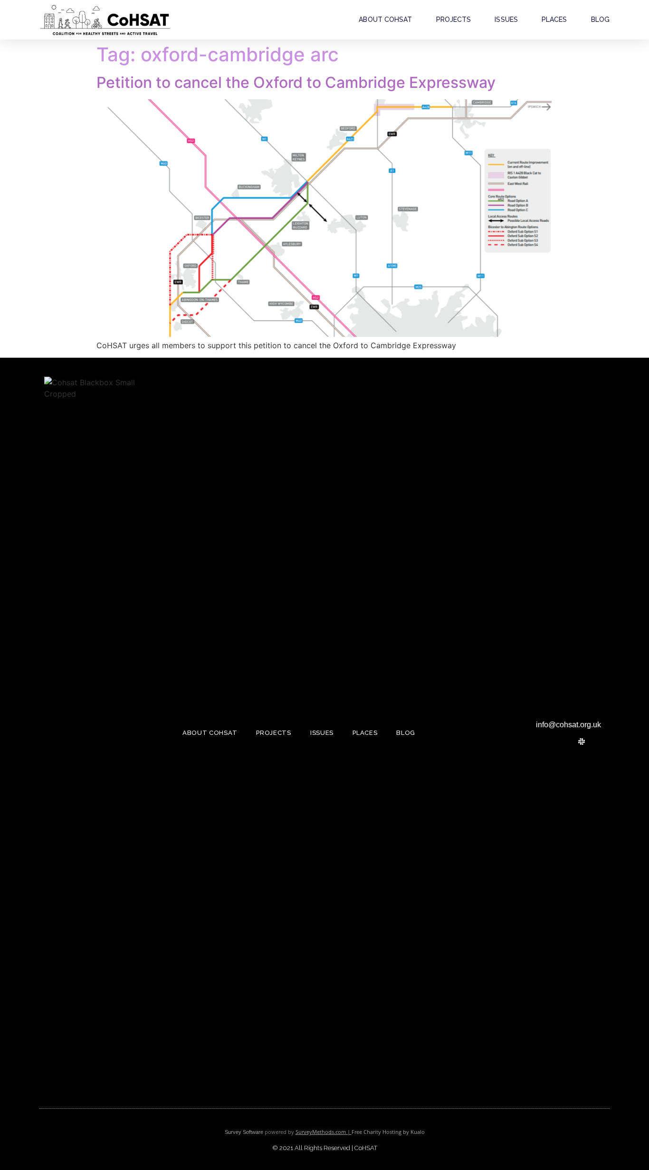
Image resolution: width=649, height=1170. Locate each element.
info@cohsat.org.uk (568, 725)
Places (554, 19)
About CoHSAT (385, 19)
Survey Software (244, 1132)
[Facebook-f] (565, 741)
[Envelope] (597, 741)
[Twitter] (549, 741)
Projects (453, 19)
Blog (600, 19)
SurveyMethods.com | (324, 1131)
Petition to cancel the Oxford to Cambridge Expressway (296, 82)
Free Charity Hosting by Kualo (388, 1131)
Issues (506, 19)
